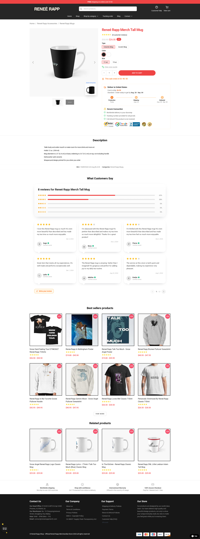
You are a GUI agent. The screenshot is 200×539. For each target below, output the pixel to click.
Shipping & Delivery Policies (111, 506)
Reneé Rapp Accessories (47, 23)
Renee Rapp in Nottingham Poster (79, 349)
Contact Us (106, 516)
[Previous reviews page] (152, 291)
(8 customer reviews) (119, 35)
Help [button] (195, 536)
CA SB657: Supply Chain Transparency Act (81, 519)
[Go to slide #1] (57, 102)
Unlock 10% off (5, 529)
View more (100, 414)
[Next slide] (94, 62)
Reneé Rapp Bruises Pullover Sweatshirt (154, 349)
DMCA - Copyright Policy (75, 516)
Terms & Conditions (73, 509)
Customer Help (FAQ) (109, 519)
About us (69, 506)
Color (104, 51)
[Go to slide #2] (69, 102)
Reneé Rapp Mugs (67, 23)
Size (103, 58)
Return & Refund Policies (111, 513)
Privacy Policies (71, 513)
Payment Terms (107, 509)
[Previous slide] (33, 62)
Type (103, 43)
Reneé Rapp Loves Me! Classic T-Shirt (117, 399)
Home (32, 23)
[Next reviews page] (164, 291)
